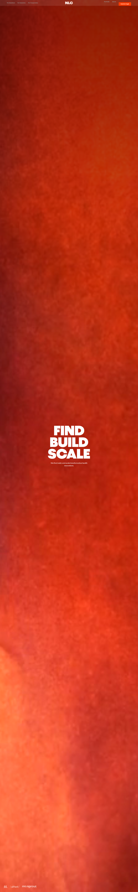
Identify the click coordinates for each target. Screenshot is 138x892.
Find (69, 431)
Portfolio (107, 1)
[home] (69, 3)
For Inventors (11, 3)
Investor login (125, 4)
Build (69, 442)
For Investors (22, 3)
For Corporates (33, 3)
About (114, 1)
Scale (69, 454)
